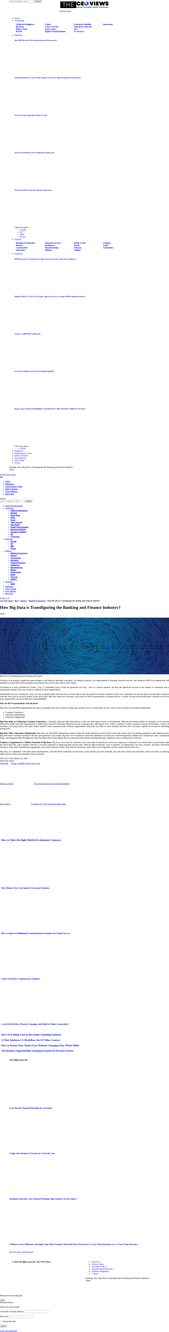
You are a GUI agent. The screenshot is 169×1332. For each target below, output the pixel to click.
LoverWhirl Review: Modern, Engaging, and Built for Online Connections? (35, 1024)
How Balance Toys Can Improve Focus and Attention (25, 888)
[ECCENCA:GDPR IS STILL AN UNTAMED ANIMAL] (36, 404)
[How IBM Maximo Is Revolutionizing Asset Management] (36, 72)
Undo (2, 1300)
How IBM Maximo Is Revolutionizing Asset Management (36, 40)
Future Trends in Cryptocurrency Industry (20, 979)
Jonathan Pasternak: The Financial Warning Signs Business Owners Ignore (43, 1199)
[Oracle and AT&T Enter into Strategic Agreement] (36, 222)
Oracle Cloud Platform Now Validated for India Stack (34, 153)
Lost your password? (8, 1331)
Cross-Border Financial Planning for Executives (30, 1108)
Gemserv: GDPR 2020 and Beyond (27, 334)
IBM (22, 234)
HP (21, 232)
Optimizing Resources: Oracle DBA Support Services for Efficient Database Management (48, 78)
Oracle (22, 237)
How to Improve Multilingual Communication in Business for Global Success (35, 933)
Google (23, 230)
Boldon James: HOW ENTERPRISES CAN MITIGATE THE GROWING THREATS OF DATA (50, 409)
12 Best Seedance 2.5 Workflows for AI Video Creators (30, 1040)
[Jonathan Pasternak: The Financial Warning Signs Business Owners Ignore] (37, 1194)
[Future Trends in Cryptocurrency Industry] (29, 973)
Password (4, 1316)
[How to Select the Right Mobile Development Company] (23, 835)
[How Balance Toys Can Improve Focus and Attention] (29, 883)
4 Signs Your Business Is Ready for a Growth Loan (32, 1153)
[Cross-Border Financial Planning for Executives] (37, 1103)
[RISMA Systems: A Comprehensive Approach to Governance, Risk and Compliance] (36, 291)
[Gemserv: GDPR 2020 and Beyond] (36, 366)
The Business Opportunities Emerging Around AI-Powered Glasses (37, 1050)
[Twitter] (111, 1)
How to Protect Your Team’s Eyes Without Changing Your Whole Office (40, 1045)
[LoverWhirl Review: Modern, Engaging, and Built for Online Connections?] (29, 1019)
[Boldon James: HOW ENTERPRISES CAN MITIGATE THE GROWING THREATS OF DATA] (36, 441)
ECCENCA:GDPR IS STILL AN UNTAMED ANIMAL (34, 371)
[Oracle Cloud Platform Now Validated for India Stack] (36, 185)
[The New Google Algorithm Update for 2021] (36, 147)
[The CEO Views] (8, 474)
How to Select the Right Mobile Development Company (31, 840)
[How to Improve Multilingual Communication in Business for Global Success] (29, 928)
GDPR (23, 448)
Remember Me (9, 1321)
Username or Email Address (11, 1311)
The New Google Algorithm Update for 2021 (31, 115)
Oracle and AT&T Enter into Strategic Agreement (33, 190)
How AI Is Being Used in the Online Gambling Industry (31, 1034)
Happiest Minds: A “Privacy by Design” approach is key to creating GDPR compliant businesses (50, 296)
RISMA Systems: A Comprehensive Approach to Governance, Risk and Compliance (45, 259)
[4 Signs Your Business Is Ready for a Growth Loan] (37, 1148)
